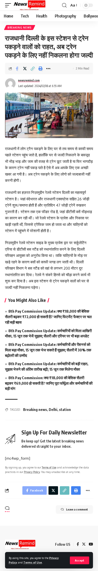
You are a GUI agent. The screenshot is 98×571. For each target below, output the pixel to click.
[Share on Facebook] (17, 69)
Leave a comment (77, 509)
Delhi (53, 409)
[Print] (40, 69)
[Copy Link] (32, 69)
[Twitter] (84, 544)
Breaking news (20, 27)
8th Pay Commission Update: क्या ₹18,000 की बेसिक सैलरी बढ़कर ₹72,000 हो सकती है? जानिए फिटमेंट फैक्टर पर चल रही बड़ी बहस (48, 316)
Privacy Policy (32, 471)
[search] (64, 5)
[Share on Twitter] (24, 69)
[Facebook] (78, 544)
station (65, 409)
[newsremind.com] (30, 5)
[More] (48, 69)
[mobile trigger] (9, 5)
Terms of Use (32, 562)
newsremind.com (29, 80)
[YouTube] (91, 544)
